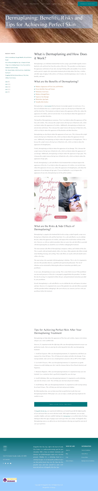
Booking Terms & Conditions (88, 460)
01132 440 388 (6, 459)
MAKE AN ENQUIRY (69, 4)
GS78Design (52, 487)
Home (25, 4)
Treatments (34, 4)
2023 (6, 89)
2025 (6, 84)
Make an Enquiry (69, 460)
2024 (6, 86)
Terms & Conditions (86, 450)
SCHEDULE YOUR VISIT (87, 3)
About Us (56, 4)
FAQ (67, 457)
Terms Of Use (85, 453)
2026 (6, 81)
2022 (6, 92)
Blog (67, 453)
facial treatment (48, 106)
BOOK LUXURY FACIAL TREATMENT (61, 404)
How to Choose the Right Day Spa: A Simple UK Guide (17, 62)
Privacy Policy (85, 457)
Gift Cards (45, 4)
